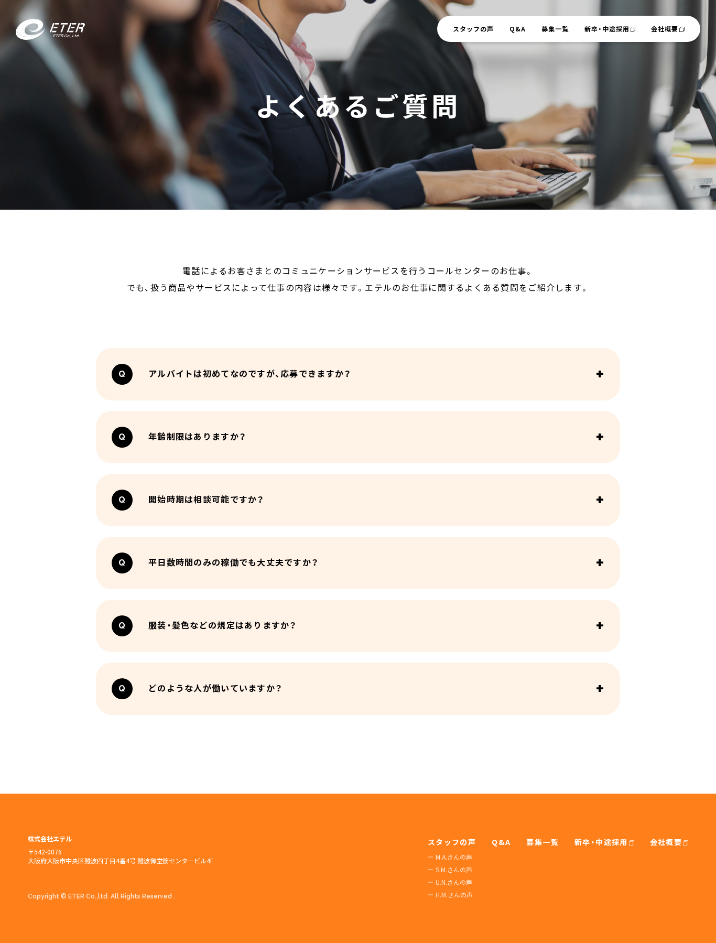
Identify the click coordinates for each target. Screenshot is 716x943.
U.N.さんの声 (454, 881)
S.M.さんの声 (454, 869)
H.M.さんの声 (454, 894)
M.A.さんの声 (454, 856)
